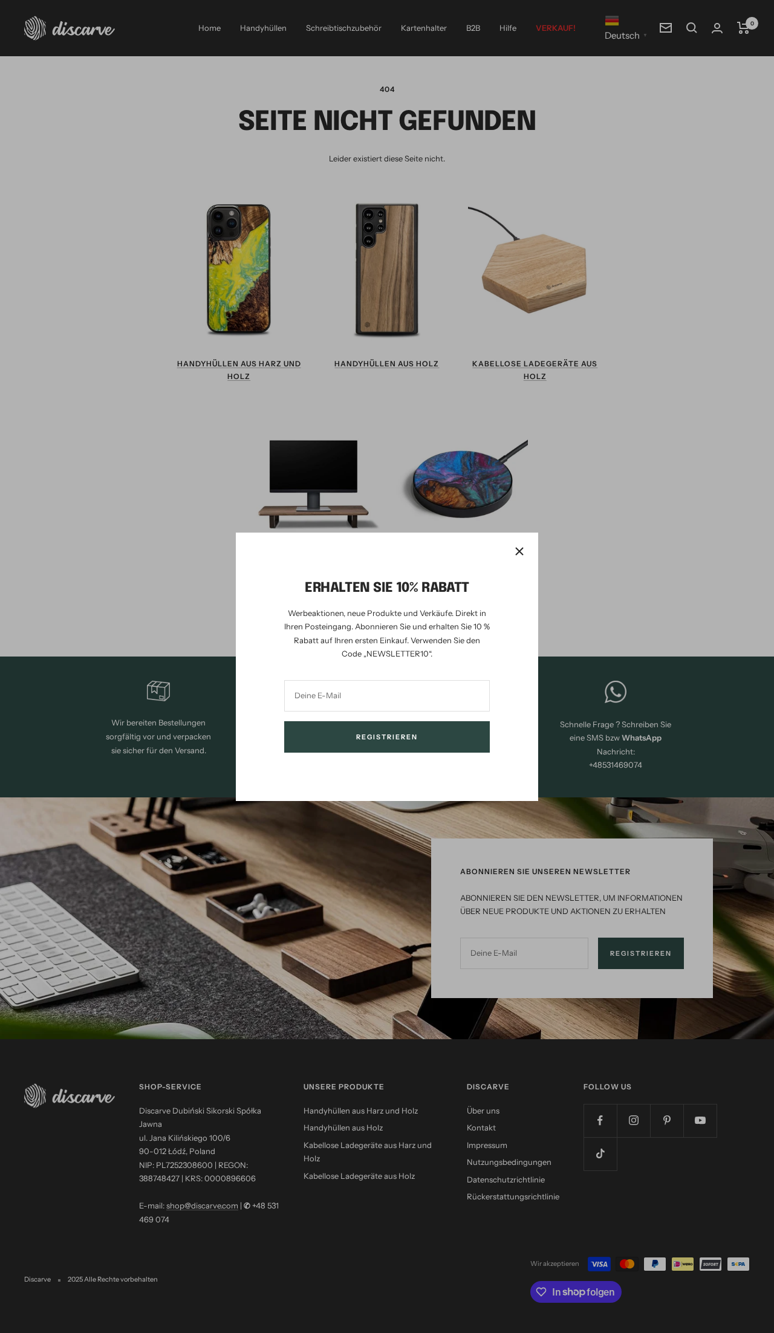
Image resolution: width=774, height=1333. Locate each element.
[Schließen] (519, 551)
